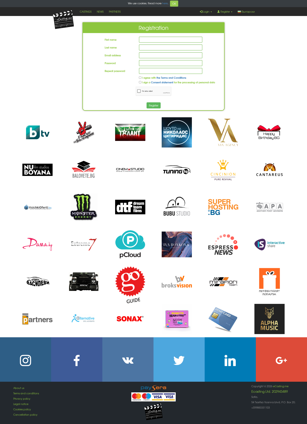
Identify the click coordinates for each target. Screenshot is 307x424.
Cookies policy (22, 409)
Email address (113, 55)
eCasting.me (281, 386)
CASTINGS (85, 11)
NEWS (100, 11)
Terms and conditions (26, 393)
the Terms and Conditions (171, 77)
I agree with (163, 77)
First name (111, 39)
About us (18, 388)
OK (174, 3)
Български (248, 11)
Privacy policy (21, 398)
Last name (111, 47)
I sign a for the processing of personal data (178, 82)
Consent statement (162, 82)
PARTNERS (115, 11)
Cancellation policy (25, 414)
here (165, 3)
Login (206, 11)
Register (225, 11)
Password (110, 63)
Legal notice (20, 404)
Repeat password (115, 71)
